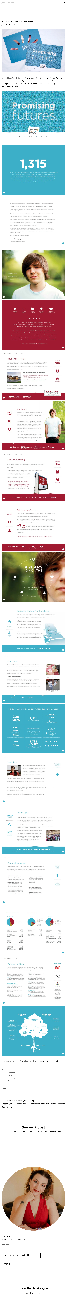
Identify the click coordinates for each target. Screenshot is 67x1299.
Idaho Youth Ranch (15, 78)
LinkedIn (24, 1289)
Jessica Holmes (8, 2)
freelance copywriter (31, 1104)
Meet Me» (6, 1244)
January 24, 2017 (8, 24)
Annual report (17, 1100)
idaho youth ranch (48, 1104)
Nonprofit (61, 1104)
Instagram (41, 1289)
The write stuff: (8, 1255)
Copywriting (29, 1100)
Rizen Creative (37, 78)
